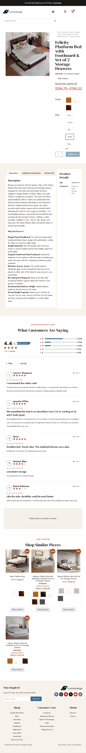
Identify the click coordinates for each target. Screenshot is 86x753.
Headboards (17, 726)
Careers (73, 716)
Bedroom (65, 32)
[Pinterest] (66, 694)
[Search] (55, 21)
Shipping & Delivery (47, 716)
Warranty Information (47, 726)
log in (38, 518)
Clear (66, 149)
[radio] (69, 100)
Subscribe (36, 699)
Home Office (17, 733)
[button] (53, 12)
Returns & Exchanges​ (47, 719)
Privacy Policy (62, 745)
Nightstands (17, 730)
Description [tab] (13, 173)
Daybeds (17, 723)
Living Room (17, 736)
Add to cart (72, 154)
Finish (58, 99)
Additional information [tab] (31, 173)
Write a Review (63, 79)
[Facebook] (56, 694)
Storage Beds (74, 192)
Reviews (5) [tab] (49, 173)
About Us (73, 713)
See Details (57, 3)
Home (59, 32)
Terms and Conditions (74, 745)
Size (57, 115)
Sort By (22, 363)
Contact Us (47, 713)
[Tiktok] (80, 694)
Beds (71, 32)
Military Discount (47, 730)
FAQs (47, 723)
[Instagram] (61, 694)
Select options (17, 609)
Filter (9, 363)
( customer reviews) (71, 74)
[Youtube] (76, 694)
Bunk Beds (17, 719)
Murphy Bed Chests (17, 713)
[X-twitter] (71, 694)
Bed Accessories (17, 740)
